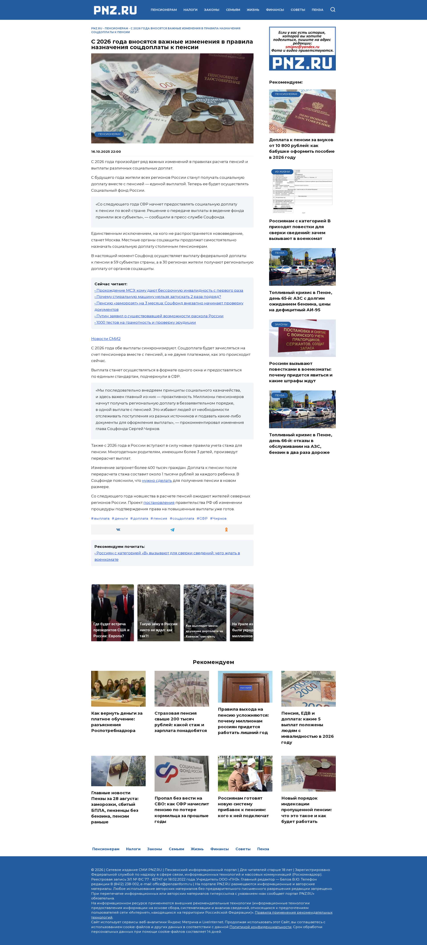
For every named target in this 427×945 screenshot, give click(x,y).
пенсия (160, 518)
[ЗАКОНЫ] (302, 354)
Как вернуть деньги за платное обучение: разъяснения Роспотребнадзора (117, 722)
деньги (121, 518)
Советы (298, 10)
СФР (203, 518)
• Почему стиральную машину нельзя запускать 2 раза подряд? (158, 296)
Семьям (233, 10)
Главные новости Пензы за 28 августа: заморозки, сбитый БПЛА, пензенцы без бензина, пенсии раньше (115, 807)
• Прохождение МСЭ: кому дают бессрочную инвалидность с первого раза (169, 290)
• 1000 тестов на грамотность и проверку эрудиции (145, 322)
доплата (140, 518)
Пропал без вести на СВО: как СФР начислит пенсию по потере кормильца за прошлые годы (182, 810)
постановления (159, 502)
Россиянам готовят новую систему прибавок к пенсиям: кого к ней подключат (243, 807)
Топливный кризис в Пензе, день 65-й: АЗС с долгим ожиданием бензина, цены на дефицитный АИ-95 (300, 301)
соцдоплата (183, 518)
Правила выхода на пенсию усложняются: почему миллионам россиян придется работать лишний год (243, 721)
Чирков (220, 518)
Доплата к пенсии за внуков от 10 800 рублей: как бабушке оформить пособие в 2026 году (302, 148)
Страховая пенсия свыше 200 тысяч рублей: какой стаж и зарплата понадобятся (181, 722)
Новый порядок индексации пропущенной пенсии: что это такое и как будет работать (306, 810)
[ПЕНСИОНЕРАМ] (302, 130)
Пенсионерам (164, 10)
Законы (211, 10)
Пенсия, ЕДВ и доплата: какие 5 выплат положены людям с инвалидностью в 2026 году (307, 728)
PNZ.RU (96, 28)
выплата (101, 518)
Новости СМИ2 (106, 338)
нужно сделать (157, 480)
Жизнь (253, 10)
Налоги (190, 10)
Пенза (317, 10)
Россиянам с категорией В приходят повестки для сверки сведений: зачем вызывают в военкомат (300, 229)
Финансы (275, 10)
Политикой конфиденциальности (261, 927)
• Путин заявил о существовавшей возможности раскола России (159, 316)
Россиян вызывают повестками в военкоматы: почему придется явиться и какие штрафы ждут (300, 372)
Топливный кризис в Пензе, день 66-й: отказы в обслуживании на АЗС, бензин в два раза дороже (300, 443)
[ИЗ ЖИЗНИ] (302, 211)
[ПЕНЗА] (302, 283)
